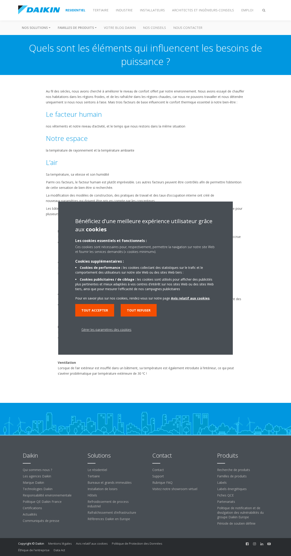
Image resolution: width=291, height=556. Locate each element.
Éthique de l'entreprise (34, 550)
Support (158, 476)
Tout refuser (139, 310)
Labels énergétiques (232, 489)
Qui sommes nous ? (37, 470)
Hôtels (92, 495)
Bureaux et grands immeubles (110, 482)
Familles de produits (232, 476)
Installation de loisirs (103, 489)
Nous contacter (187, 27)
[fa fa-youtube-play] (269, 544)
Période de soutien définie (236, 523)
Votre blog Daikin (120, 27)
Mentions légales (60, 543)
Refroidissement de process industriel (108, 503)
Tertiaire (94, 476)
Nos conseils (154, 27)
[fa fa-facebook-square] (247, 544)
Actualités (30, 514)
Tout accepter (94, 310)
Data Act (59, 550)
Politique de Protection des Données (137, 543)
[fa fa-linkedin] (262, 544)
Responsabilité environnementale (47, 495)
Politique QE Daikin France (42, 501)
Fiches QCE (225, 495)
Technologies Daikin (38, 489)
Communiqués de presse (41, 521)
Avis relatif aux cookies (92, 543)
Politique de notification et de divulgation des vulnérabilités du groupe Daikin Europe (240, 512)
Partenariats (226, 501)
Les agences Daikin (37, 476)
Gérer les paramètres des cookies (106, 329)
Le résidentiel (97, 470)
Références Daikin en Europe (109, 519)
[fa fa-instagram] (254, 544)
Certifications (32, 508)
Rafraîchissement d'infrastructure (112, 512)
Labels (222, 482)
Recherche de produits (233, 470)
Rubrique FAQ (162, 482)
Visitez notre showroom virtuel (174, 489)
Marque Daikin (33, 482)
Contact (158, 470)
